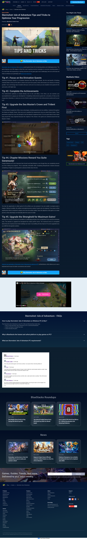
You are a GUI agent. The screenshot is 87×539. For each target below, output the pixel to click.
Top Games (5, 510)
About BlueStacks (51, 492)
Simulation (5, 522)
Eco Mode (28, 502)
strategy (21, 67)
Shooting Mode (29, 494)
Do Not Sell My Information (27, 534)
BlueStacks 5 (5, 495)
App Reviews (26, 5)
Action (4, 513)
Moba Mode (28, 495)
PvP (68, 145)
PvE (82, 142)
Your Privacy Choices (45, 538)
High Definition (29, 514)
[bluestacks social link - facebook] (75, 499)
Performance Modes (30, 508)
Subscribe (78, 474)
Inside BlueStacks (35, 5)
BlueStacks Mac (6, 494)
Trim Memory (28, 509)
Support (50, 1)
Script (27, 511)
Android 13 (5, 503)
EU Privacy (20, 534)
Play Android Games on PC (53, 504)
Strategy (77, 142)
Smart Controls (29, 505)
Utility (27, 515)
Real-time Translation (30, 503)
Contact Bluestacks (51, 495)
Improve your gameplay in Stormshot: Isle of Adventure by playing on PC (20, 264)
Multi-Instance (29, 497)
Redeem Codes (60, 5)
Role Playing (5, 521)
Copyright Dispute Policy (14, 534)
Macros (27, 500)
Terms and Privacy (6, 534)
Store (36, 1)
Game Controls (29, 492)
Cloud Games (5, 512)
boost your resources (26, 73)
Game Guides (69, 28)
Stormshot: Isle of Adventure (20, 9)
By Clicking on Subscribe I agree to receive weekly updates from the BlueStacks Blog (64, 476)
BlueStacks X (73, 145)
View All (76, 133)
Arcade (4, 516)
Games (22, 1)
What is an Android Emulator (53, 505)
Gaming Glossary (51, 507)
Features (15, 1)
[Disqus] (26, 370)
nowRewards (5, 505)
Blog (28, 1)
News (54, 5)
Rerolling (28, 506)
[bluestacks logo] (6, 2)
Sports (4, 524)
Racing (4, 519)
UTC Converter (29, 517)
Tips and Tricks (70, 142)
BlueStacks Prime (6, 492)
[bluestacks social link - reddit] (73, 499)
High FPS (28, 512)
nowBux (4, 502)
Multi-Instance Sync (30, 498)
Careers (49, 497)
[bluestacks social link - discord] (70, 499)
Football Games (6, 527)
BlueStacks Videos (70, 5)
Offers (4, 500)
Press (49, 498)
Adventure (5, 515)
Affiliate (44, 1)
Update (70, 492)
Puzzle (4, 518)
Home (14, 5)
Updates (68, 66)
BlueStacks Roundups (46, 5)
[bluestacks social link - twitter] (78, 499)
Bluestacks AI (5, 497)
